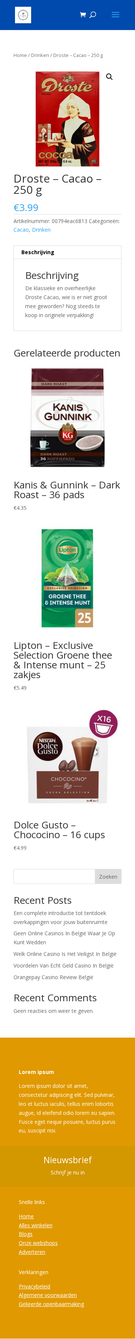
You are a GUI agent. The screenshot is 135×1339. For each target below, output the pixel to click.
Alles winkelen (35, 1225)
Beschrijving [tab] (37, 252)
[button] (109, 77)
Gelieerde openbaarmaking (51, 1304)
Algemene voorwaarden (48, 1295)
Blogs (26, 1233)
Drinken (40, 55)
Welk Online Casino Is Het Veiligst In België (65, 953)
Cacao (21, 229)
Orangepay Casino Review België (53, 977)
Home (20, 55)
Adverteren (32, 1251)
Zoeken (108, 876)
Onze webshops (38, 1242)
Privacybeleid (34, 1286)
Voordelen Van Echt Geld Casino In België (64, 965)
